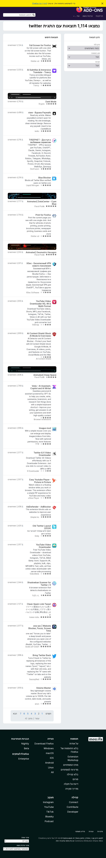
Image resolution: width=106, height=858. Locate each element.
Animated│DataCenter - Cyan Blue (41, 202)
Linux (51, 767)
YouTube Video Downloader (43, 545)
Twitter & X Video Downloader (42, 453)
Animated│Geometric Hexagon (41, 252)
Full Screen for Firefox (40, 45)
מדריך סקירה (71, 788)
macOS (50, 753)
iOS (52, 758)
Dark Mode (51, 101)
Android (49, 762)
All (52, 772)
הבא (15, 713)
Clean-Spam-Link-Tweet (39, 604)
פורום (75, 779)
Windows (49, 748)
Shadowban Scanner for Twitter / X (39, 583)
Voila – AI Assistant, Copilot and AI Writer (40, 387)
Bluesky (49, 816)
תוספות (74, 738)
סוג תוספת (95, 53)
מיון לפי (97, 44)
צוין (91, 838)
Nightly (25, 743)
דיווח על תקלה (71, 784)
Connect (73, 802)
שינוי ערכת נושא (23, 845)
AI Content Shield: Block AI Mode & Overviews (39, 334)
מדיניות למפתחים (69, 769)
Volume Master (43, 688)
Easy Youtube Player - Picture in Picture (40, 480)
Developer (72, 811)
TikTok (50, 811)
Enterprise (23, 758)
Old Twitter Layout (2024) (42, 527)
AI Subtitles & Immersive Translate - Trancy (39, 71)
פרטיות (100, 831)
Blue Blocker (44, 177)
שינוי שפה (25, 837)
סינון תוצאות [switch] (94, 37)
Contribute (72, 807)
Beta (26, 748)
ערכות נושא (88, 16)
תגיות (97, 62)
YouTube (49, 807)
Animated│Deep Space (44, 375)
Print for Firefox (43, 215)
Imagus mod (45, 428)
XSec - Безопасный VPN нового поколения (38, 264)
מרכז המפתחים (70, 765)
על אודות (73, 743)
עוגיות (91, 831)
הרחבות (99, 16)
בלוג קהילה (72, 774)
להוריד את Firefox (39, 3)
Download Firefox (44, 743)
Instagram (48, 802)
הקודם (48, 713)
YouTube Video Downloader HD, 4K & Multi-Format (40, 303)
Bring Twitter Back (42, 655)
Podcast (49, 821)
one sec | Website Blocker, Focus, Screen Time (39, 628)
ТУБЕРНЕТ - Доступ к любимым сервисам (40, 141)
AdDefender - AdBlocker (38, 507)
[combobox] (19, 15)
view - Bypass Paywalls (39, 112)
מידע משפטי (80, 831)
